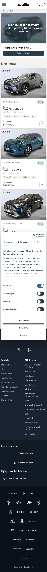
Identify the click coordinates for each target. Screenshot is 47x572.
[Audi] (21, 512)
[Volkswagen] (10, 512)
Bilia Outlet (30, 372)
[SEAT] (22, 521)
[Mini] (18, 503)
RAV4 (12, 11)
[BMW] (8, 503)
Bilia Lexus (29, 376)
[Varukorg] (43, 4)
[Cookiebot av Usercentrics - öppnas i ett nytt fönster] (33, 235)
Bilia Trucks (30, 434)
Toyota (5, 11)
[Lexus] (32, 530)
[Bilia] (23, 4)
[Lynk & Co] (34, 493)
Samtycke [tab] (8, 242)
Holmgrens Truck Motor (32, 428)
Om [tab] (38, 242)
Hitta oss (5, 369)
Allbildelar (29, 389)
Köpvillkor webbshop (10, 387)
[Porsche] (17, 540)
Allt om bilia (6, 365)
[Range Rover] (30, 540)
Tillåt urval (23, 328)
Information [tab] (23, 242)
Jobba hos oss (7, 382)
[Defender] (17, 549)
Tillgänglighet (7, 400)
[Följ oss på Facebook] (29, 350)
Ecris (27, 400)
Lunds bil (29, 418)
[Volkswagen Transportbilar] (12, 530)
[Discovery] (30, 549)
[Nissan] (21, 530)
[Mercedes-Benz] (38, 503)
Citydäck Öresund (33, 405)
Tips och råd (6, 374)
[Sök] (38, 4)
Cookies (4, 396)
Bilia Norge (30, 385)
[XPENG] (33, 521)
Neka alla (23, 335)
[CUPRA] (12, 521)
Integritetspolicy (8, 391)
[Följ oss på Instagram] (19, 350)
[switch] (40, 294)
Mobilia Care (31, 423)
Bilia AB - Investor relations (33, 366)
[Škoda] (34, 512)
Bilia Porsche (30, 380)
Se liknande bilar (23, 53)
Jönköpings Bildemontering (32, 395)
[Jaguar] (24, 558)
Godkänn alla (23, 320)
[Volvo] (13, 493)
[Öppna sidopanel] (4, 4)
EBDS (27, 414)
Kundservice (6, 378)
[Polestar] (23, 493)
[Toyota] (29, 503)
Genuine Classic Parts (35, 409)
